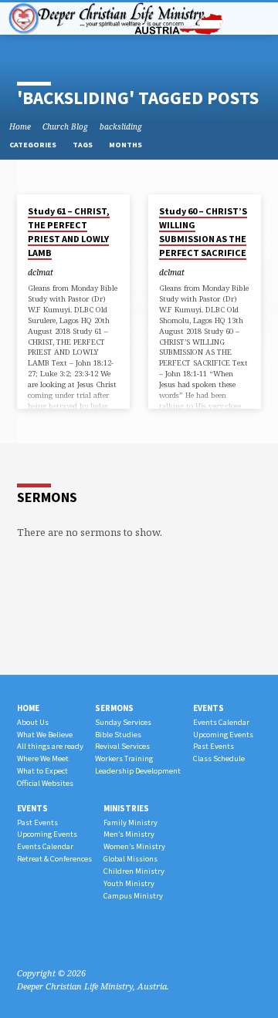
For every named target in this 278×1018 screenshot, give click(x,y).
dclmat (40, 272)
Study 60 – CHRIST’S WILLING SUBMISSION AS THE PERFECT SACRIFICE (203, 232)
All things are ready (50, 746)
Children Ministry (133, 871)
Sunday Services (123, 722)
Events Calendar (221, 722)
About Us (33, 722)
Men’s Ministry (128, 834)
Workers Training (124, 758)
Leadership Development (138, 771)
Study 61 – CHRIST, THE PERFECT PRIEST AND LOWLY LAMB (69, 232)
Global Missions (130, 859)
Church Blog (65, 126)
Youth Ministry (128, 883)
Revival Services (122, 746)
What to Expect (42, 771)
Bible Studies (118, 735)
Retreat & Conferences (54, 859)
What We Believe (45, 735)
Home (20, 126)
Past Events (213, 746)
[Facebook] (24, 936)
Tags (83, 145)
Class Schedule (219, 758)
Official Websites (45, 783)
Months (126, 145)
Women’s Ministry (134, 846)
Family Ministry (130, 822)
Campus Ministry (133, 896)
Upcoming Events (223, 735)
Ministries (126, 808)
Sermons (114, 708)
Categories (33, 145)
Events (208, 708)
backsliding (121, 126)
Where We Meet (43, 758)
